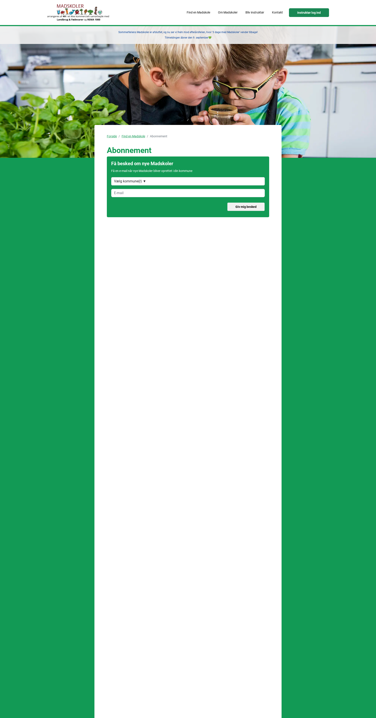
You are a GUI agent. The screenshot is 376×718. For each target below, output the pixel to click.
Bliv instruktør (254, 12)
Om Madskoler (228, 12)
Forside (112, 136)
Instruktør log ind (309, 12)
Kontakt (277, 12)
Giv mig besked (246, 207)
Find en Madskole (198, 12)
